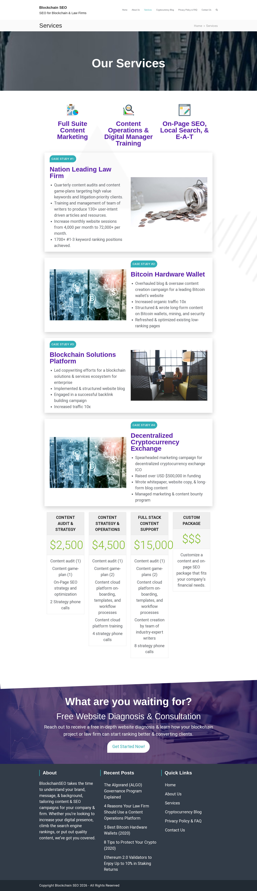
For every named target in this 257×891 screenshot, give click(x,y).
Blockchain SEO (53, 7)
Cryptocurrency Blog (183, 812)
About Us (173, 794)
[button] (217, 10)
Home (170, 785)
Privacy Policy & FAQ (183, 821)
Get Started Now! (128, 746)
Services (172, 803)
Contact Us (175, 830)
